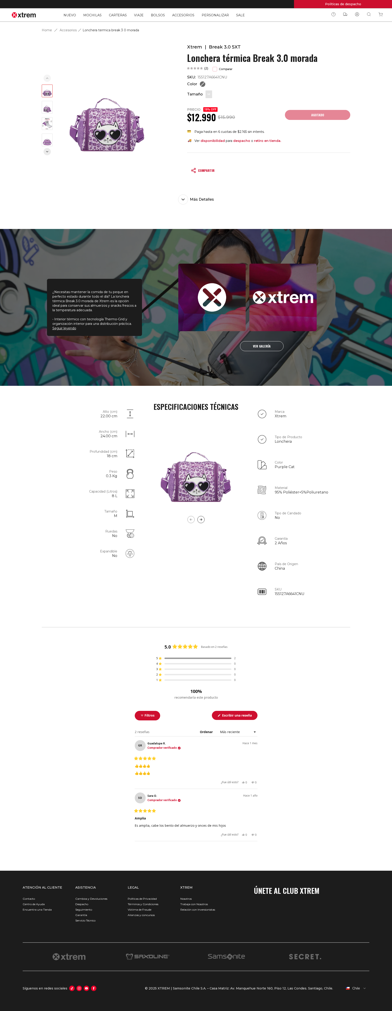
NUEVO (70, 15)
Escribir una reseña (239, 716)
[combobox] (353, 988)
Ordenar (207, 732)
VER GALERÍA (262, 346)
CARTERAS (118, 15)
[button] (197, 68)
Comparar (226, 69)
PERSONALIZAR (215, 15)
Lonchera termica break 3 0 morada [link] (111, 30)
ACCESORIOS (183, 15)
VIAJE (139, 15)
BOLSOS (158, 15)
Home (47, 30)
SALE (240, 15)
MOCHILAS (92, 15)
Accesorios (68, 30)
